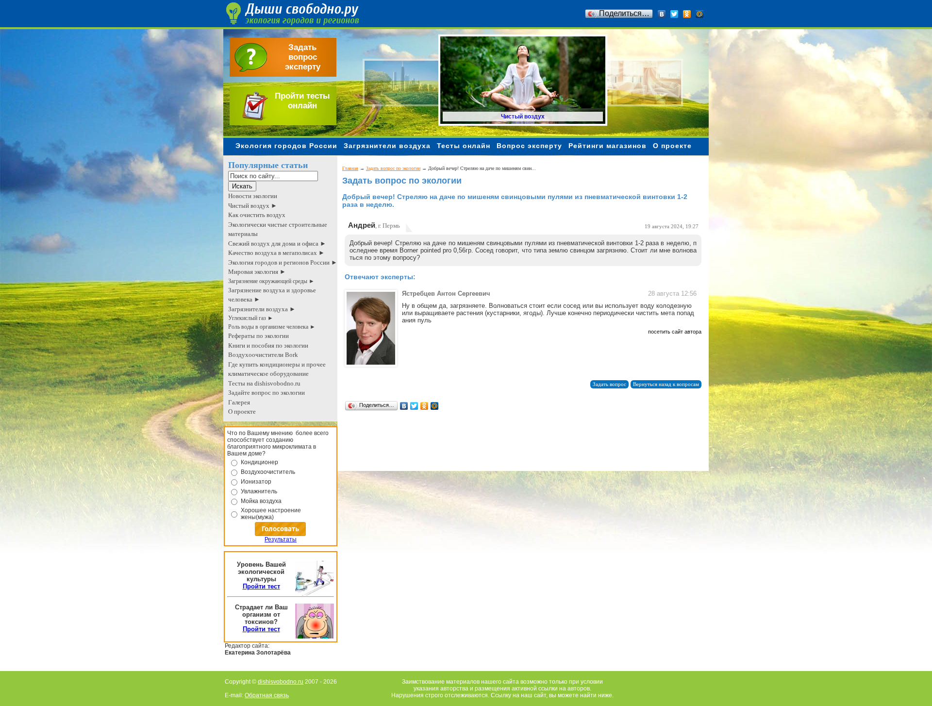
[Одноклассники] (687, 14)
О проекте (672, 146)
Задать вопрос (609, 384)
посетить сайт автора (674, 332)
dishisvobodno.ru (280, 681)
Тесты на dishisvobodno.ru (264, 383)
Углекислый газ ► (250, 318)
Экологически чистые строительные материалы (277, 229)
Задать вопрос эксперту (302, 57)
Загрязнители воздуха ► (262, 309)
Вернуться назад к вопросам (666, 384)
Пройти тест (261, 586)
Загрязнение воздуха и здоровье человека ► (272, 294)
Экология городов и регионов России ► (282, 262)
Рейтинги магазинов (607, 146)
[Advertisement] (519, 449)
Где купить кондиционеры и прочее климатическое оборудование (277, 369)
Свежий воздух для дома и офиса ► (277, 243)
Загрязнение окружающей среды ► (271, 281)
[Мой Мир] (700, 14)
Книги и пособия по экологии (268, 345)
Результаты (281, 539)
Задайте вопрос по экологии (266, 392)
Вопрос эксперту (529, 146)
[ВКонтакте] (662, 14)
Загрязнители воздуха (387, 146)
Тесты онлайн (463, 146)
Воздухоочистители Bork (263, 354)
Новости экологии (252, 196)
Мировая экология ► (257, 271)
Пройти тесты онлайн (302, 100)
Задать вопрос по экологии (393, 168)
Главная (350, 168)
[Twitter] (674, 14)
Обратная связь (267, 695)
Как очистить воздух (256, 215)
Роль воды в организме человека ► (272, 326)
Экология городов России (286, 146)
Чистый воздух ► (252, 205)
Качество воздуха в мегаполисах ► (276, 252)
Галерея (239, 402)
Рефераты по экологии (258, 335)
